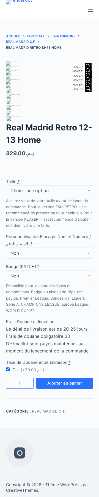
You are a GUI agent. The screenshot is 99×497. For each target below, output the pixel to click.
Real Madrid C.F (48, 411)
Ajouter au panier (64, 383)
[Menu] (90, 9)
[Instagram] (20, 453)
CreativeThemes (22, 490)
